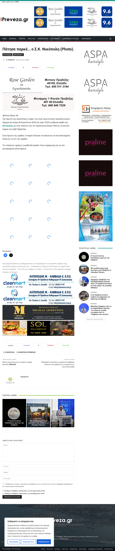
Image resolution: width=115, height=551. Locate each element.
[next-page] (7, 430)
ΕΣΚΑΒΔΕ (7, 54)
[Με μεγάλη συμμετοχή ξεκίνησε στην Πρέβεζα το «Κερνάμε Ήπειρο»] (38, 413)
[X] (109, 1)
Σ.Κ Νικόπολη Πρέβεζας (26, 352)
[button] (110, 38)
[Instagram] (106, 1)
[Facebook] (101, 1)
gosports (11, 59)
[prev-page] (3, 430)
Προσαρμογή (13, 542)
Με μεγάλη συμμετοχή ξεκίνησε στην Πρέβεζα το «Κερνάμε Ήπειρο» (38, 423)
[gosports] (4, 59)
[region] (29, 532)
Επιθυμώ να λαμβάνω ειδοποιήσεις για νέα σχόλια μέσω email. (25, 491)
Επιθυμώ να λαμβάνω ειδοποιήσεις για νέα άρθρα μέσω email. (25, 493)
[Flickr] (103, 1)
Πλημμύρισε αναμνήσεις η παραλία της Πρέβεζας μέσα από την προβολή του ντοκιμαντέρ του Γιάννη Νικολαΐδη (57, 364)
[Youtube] (111, 1)
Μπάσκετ (18, 54)
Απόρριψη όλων (28, 542)
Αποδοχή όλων (43, 542)
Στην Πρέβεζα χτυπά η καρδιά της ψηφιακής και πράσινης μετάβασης (100, 297)
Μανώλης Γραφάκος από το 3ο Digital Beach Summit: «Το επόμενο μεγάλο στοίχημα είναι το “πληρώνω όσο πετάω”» (101, 310)
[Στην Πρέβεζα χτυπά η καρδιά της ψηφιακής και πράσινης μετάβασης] (84, 296)
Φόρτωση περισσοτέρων (95, 319)
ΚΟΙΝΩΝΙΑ (14, 418)
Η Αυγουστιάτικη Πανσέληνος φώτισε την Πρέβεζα (14, 423)
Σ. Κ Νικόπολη (8, 352)
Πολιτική (62, 414)
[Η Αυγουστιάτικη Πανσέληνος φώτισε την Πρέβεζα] (14, 413)
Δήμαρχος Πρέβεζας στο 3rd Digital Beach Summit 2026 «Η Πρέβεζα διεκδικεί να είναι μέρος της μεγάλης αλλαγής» (62, 421)
